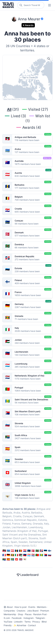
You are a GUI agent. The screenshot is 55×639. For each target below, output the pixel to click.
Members (41, 607)
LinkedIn (18, 621)
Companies (9, 610)
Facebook (17, 618)
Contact (32, 625)
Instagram (29, 618)
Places (28, 614)
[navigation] (49, 5)
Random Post (40, 614)
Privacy (36, 621)
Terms (27, 621)
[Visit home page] (8, 5)
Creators (21, 610)
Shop (20, 614)
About (10, 607)
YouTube (8, 621)
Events (31, 607)
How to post (21, 607)
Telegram (40, 618)
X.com (7, 618)
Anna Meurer (29, 19)
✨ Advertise (19, 625)
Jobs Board (32, 610)
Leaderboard (29, 575)
